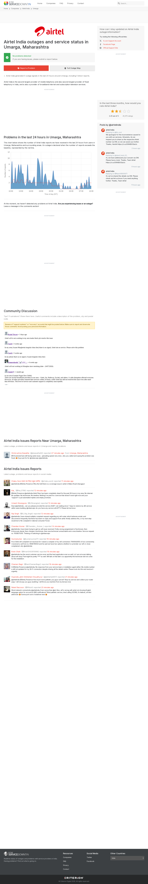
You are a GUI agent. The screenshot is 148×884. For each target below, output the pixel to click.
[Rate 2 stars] (117, 111)
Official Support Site (110, 48)
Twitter (89, 857)
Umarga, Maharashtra (79, 453)
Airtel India (26, 8)
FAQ (61, 3)
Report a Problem (27, 68)
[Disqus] (49, 358)
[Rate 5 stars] (129, 111)
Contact (80, 3)
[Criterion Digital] (74, 878)
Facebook (90, 861)
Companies (50, 3)
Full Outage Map (74, 68)
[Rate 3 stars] (121, 111)
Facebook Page (109, 44)
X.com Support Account (112, 41)
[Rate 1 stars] (113, 111)
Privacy (70, 3)
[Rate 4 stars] (125, 111)
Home (39, 3)
